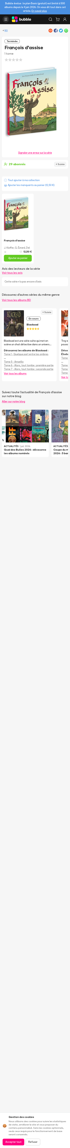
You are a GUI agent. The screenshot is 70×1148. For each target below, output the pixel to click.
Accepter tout (13, 1141)
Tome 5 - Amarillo (14, 361)
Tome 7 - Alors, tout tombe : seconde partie (28, 369)
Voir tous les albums (15, 373)
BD (6, 30)
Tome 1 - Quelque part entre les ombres (26, 354)
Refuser (32, 1141)
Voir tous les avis (12, 272)
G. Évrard (20, 247)
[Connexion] (65, 19)
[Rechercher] (50, 19)
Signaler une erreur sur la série (35, 152)
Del (28, 247)
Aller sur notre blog (13, 401)
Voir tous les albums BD (16, 300)
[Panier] (57, 19)
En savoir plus (39, 10)
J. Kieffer (9, 247)
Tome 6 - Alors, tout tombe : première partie (29, 365)
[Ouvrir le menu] (6, 19)
